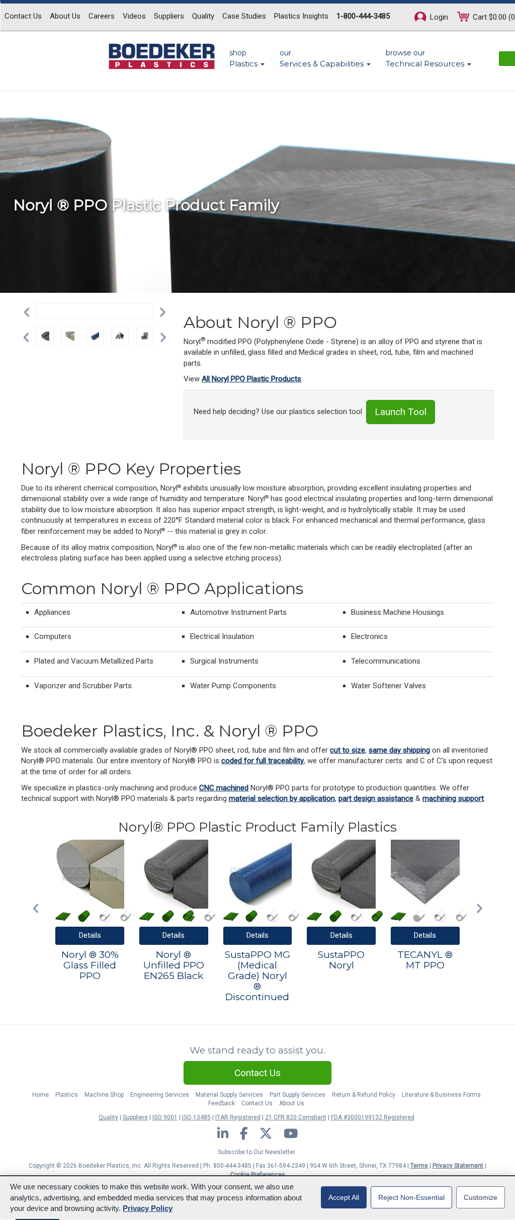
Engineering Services (159, 1094)
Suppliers (169, 16)
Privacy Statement (458, 1165)
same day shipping (399, 750)
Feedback (221, 1103)
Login (438, 17)
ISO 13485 (196, 1117)
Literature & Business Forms (441, 1094)
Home (40, 1094)
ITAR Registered (238, 1117)
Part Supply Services (297, 1094)
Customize (480, 1197)
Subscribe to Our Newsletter (256, 1152)
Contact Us (23, 16)
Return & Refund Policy (363, 1094)
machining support (453, 798)
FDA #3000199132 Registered (372, 1117)
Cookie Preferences (257, 1174)
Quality (203, 16)
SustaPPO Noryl (341, 960)
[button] (29, 310)
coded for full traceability (262, 760)
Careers (102, 16)
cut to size (347, 750)
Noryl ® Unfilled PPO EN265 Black (173, 966)
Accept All (343, 1197)
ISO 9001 (165, 1117)
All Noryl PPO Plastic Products (251, 378)
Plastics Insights (301, 16)
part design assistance (375, 798)
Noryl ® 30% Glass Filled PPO (90, 966)
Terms (419, 1165)
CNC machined (223, 787)
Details (90, 935)
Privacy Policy (148, 1208)
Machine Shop (104, 1094)
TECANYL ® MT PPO (425, 960)
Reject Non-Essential (411, 1197)
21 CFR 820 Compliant (295, 1117)
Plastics (66, 1094)
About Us (65, 16)
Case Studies (244, 16)
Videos (134, 16)
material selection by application (282, 798)
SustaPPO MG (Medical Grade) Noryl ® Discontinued (257, 976)
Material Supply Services (229, 1094)
